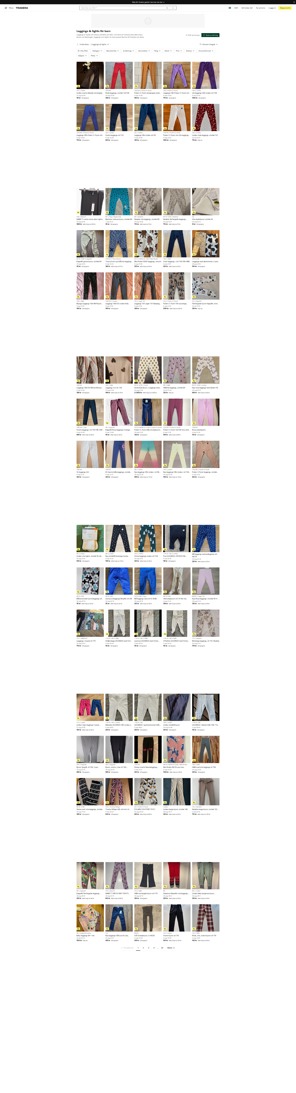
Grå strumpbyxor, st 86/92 (144, 936)
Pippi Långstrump (115, 217)
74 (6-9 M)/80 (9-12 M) (142, 427)
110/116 (165, 133)
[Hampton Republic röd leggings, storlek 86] (177, 875)
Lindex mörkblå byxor (171, 725)
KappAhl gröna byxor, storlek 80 (89, 261)
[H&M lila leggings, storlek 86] (177, 370)
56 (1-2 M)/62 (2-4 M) (141, 259)
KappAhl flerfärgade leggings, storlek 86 (88, 893)
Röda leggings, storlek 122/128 (117, 93)
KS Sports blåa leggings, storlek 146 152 (117, 472)
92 (135, 133)
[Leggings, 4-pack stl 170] (90, 623)
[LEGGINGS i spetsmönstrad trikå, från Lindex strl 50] (148, 707)
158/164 (195, 427)
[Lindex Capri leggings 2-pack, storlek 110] (90, 707)
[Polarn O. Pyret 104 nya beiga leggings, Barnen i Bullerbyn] (177, 286)
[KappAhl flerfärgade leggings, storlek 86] (90, 875)
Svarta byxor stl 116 (171, 936)
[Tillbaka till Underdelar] (77, 44)
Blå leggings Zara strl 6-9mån (145, 599)
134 (164, 259)
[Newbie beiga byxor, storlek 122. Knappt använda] (205, 791)
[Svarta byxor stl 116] (177, 918)
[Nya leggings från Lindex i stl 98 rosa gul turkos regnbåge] (148, 454)
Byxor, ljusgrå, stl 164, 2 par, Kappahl (87, 767)
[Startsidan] (22, 8)
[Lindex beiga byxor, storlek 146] (177, 791)
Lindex (83, 90)
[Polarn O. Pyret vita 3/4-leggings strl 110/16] (177, 117)
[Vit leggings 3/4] (90, 454)
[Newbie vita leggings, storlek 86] (148, 201)
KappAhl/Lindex (85, 933)
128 (164, 90)
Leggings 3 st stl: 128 (113, 388)
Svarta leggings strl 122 (114, 135)
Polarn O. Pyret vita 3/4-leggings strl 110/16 (176, 135)
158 (78, 217)
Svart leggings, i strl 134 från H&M (176, 261)
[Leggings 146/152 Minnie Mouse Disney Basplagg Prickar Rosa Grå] (90, 370)
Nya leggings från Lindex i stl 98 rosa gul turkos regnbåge (146, 472)
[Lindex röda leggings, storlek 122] (205, 117)
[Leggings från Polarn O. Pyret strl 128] (177, 75)
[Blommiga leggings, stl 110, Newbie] (205, 623)
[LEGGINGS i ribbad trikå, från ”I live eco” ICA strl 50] (205, 707)
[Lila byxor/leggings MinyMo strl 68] (119, 581)
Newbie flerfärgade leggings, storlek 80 (174, 219)
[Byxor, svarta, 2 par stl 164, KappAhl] (119, 749)
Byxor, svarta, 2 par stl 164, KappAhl (116, 767)
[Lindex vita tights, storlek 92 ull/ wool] (90, 538)
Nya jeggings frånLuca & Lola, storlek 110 (116, 936)
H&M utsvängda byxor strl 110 (146, 893)
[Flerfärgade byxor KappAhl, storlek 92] (205, 286)
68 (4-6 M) (80, 596)
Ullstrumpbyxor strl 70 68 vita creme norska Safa (174, 599)
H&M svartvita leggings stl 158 (204, 767)
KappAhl (89, 259)
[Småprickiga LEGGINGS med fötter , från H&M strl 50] (119, 623)
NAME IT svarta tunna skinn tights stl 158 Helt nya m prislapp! (89, 219)
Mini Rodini (154, 259)
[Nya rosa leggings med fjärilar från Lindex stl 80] (205, 370)
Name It (83, 217)
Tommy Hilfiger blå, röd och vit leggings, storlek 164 (117, 809)
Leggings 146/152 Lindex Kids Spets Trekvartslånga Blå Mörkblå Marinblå (118, 304)
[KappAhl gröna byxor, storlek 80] (90, 243)
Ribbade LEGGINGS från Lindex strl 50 (119, 725)
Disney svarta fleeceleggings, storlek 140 (145, 767)
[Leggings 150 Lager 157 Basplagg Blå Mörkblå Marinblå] (148, 286)
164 (78, 764)
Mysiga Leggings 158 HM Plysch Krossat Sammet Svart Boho (89, 304)
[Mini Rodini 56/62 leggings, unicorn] (148, 243)
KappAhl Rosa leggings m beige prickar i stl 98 (117, 430)
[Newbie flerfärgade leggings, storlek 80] (177, 201)
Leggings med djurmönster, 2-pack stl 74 (205, 261)
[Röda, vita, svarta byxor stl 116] (205, 918)
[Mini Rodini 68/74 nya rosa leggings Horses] (177, 749)
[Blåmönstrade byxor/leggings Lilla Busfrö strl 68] (90, 581)
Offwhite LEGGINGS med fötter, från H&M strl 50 (175, 641)
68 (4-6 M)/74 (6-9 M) (170, 764)
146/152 (108, 301)
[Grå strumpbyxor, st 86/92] (148, 918)
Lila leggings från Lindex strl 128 (204, 93)
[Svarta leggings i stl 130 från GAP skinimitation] (90, 412)
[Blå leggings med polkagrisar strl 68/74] (205, 538)
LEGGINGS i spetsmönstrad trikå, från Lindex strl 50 (147, 725)
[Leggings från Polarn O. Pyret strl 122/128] (90, 117)
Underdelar (84, 44)
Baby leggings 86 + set (86, 936)
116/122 (108, 259)
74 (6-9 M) (195, 259)
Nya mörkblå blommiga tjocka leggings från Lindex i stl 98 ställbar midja (116, 556)
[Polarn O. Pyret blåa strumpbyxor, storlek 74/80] (148, 412)
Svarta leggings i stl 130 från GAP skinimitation (89, 430)
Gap (85, 427)
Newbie (140, 217)
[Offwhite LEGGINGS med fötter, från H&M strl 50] (177, 623)
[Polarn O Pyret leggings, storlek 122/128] (205, 454)
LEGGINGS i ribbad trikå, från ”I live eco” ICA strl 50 (205, 725)
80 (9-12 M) (167, 217)
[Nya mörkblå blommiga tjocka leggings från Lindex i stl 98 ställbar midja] (119, 538)
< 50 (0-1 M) (167, 554)
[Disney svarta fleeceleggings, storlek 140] (148, 749)
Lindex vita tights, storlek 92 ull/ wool (89, 556)
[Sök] (167, 8)
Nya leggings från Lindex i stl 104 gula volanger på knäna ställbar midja (176, 472)
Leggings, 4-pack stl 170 (86, 641)
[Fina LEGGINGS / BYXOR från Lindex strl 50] (177, 538)
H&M (169, 259)
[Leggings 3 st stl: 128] (119, 370)
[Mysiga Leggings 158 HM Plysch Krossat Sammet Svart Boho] (90, 286)
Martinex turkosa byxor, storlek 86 (118, 219)
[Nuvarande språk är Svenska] (230, 8)
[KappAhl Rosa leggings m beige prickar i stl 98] (119, 412)
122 (78, 90)
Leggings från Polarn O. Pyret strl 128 (176, 93)
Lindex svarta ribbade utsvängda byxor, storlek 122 (89, 93)
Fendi (146, 385)
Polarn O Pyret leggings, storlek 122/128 (204, 472)
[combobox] (124, 8)
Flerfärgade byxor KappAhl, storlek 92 (205, 304)
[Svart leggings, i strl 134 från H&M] (177, 243)
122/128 (108, 90)
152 (135, 301)
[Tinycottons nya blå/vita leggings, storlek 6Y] (119, 243)
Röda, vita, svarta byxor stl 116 (204, 936)
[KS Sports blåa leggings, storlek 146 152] (119, 454)
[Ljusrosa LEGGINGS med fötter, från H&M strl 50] (148, 623)
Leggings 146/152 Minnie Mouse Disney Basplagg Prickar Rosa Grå (90, 388)
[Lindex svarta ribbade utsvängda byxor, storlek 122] (90, 75)
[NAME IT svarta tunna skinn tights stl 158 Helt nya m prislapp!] (90, 201)
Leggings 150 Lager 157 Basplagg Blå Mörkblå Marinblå (147, 304)
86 (106, 217)
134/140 (137, 764)
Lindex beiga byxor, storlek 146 (175, 809)
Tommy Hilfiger (115, 807)
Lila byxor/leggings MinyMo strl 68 (118, 599)
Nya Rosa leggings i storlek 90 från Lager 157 (205, 599)
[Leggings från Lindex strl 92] (148, 117)
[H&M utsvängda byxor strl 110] (148, 875)
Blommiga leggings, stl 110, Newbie (205, 641)
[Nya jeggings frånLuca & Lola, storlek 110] (119, 918)
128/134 (79, 427)
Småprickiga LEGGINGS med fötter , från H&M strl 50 (118, 641)
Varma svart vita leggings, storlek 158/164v (89, 809)
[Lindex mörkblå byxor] (177, 707)
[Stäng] (294, 2)
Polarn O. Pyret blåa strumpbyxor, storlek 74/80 (147, 430)
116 (106, 891)
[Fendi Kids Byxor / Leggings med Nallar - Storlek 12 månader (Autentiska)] (148, 370)
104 (164, 301)
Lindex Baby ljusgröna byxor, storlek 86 (203, 893)
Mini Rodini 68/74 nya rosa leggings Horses (173, 767)
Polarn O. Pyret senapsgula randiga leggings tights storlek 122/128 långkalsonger (148, 93)
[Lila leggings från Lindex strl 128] (205, 75)
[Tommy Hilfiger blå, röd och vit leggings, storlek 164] (119, 791)
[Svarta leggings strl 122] (119, 117)
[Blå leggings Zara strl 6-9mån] (148, 581)
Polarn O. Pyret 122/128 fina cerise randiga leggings (176, 430)
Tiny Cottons (116, 259)
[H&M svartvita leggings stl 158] (205, 749)
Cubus (169, 933)
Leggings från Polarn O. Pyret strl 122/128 (89, 135)
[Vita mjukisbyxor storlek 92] (205, 201)
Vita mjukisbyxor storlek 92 (202, 219)
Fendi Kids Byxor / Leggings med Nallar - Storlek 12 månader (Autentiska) (147, 388)
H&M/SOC (84, 638)
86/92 (194, 596)
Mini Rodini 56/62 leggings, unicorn (147, 261)
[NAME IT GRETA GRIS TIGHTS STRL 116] (119, 875)
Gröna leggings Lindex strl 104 (146, 556)
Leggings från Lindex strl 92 (145, 135)
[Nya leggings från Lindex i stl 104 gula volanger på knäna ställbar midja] (177, 454)
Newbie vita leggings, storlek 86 (146, 219)
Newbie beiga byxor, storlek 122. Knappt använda (205, 809)
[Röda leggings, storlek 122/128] (119, 75)
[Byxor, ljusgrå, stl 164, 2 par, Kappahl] (90, 749)
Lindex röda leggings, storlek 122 (205, 135)
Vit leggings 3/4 (83, 472)
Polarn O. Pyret (146, 90)
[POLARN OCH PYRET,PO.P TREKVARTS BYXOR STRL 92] (148, 791)
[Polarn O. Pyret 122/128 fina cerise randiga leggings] (177, 412)
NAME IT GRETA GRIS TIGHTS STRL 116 (116, 893)
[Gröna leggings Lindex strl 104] (148, 538)
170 (78, 638)
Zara (144, 596)
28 (162, 948)
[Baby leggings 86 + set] (90, 918)
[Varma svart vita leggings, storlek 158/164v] (90, 791)
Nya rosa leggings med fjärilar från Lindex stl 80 (205, 388)
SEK (236, 8)
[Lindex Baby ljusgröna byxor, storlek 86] (205, 875)
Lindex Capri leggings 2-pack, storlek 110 (88, 725)
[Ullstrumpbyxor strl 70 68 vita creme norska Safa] (177, 581)
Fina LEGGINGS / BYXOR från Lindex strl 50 (174, 556)
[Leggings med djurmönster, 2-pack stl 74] (205, 243)
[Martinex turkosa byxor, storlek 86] (119, 201)
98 (106, 427)
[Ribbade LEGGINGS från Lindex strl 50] (119, 707)
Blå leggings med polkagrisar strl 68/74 (204, 555)
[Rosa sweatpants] (205, 412)
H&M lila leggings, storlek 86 (174, 388)
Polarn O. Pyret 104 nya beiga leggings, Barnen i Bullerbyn (174, 304)
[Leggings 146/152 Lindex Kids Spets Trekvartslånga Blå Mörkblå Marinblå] (119, 286)
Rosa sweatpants (199, 430)
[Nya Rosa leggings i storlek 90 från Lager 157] (205, 581)
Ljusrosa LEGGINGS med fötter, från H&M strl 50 (146, 641)
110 (193, 638)
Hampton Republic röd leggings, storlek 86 (175, 893)
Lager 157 (141, 301)
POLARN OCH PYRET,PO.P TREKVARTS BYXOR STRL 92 (145, 809)
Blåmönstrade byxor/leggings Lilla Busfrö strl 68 (90, 599)
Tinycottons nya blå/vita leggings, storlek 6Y (118, 261)
